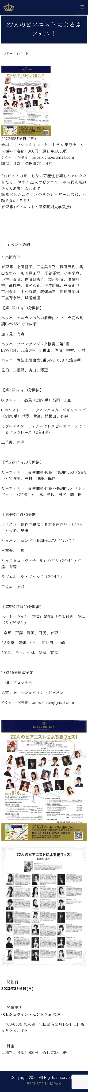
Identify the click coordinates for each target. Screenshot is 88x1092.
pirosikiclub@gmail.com (53, 702)
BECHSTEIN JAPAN (44, 1084)
